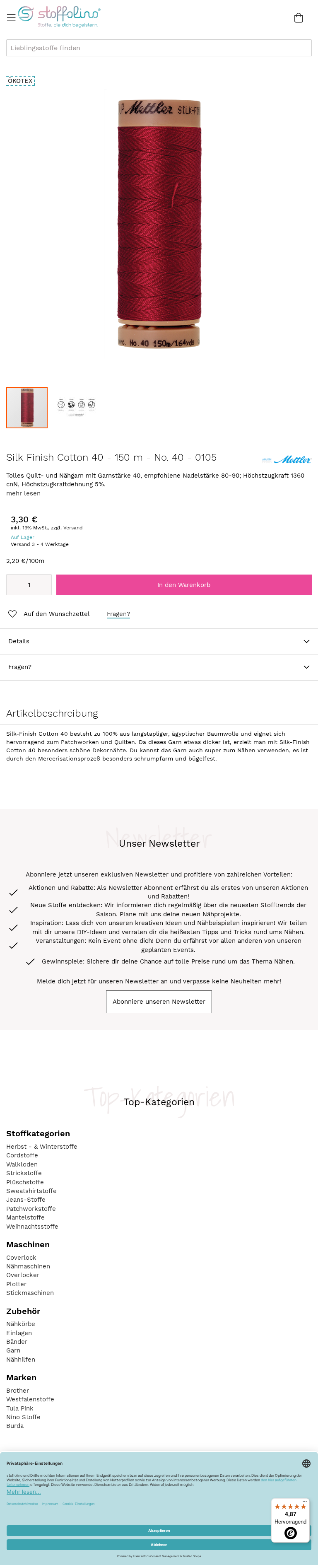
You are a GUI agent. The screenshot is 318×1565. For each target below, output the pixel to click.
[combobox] (159, 47)
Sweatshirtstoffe (31, 1191)
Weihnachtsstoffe (32, 1226)
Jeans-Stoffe (26, 1199)
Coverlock (21, 1257)
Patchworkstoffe (31, 1208)
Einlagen (19, 1333)
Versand (73, 528)
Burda (15, 1426)
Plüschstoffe (25, 1182)
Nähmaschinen (28, 1266)
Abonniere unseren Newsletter (159, 1001)
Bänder (16, 1341)
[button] (76, 408)
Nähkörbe (20, 1324)
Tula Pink (20, 1408)
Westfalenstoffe (30, 1399)
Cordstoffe (22, 1155)
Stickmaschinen (30, 1293)
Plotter (16, 1284)
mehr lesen (23, 493)
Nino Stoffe (23, 1417)
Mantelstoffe (25, 1217)
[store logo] (59, 17)
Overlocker (22, 1275)
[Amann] (287, 465)
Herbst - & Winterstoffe (41, 1146)
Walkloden (22, 1164)
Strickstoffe (24, 1173)
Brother (17, 1390)
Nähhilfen (20, 1359)
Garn (13, 1350)
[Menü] (305, 1503)
